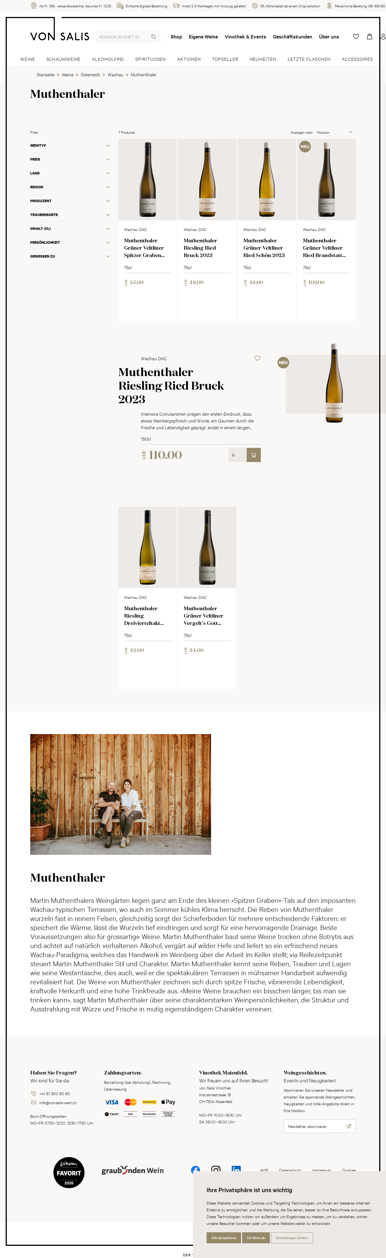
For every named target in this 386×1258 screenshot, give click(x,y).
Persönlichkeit (45, 242)
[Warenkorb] (369, 36)
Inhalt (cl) (40, 228)
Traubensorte (44, 214)
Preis (35, 159)
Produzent (40, 200)
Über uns (329, 36)
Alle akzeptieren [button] (223, 1237)
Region (36, 187)
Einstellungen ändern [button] (292, 1237)
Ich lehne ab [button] (256, 1237)
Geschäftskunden (292, 36)
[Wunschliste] (356, 36)
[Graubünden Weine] (132, 1177)
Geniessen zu (42, 256)
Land (35, 173)
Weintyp (38, 145)
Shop (176, 36)
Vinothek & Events (245, 36)
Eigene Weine (203, 36)
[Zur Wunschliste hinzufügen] (167, 147)
